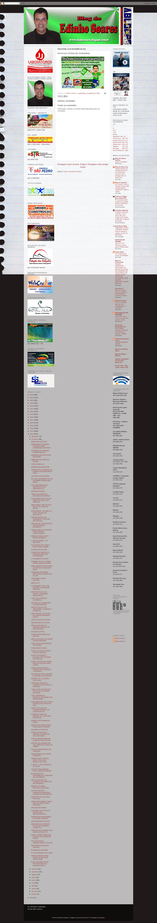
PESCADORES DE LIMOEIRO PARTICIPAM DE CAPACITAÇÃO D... (41, 531)
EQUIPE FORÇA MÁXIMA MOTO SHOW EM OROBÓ (41, 770)
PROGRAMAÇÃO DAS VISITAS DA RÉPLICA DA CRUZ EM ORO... (41, 703)
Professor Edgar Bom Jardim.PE (121, 197)
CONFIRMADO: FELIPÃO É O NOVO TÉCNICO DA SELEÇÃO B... (41, 512)
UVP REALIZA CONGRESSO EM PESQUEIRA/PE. (41, 603)
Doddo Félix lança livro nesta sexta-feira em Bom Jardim (121, 318)
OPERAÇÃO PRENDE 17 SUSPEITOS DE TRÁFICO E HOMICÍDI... (41, 684)
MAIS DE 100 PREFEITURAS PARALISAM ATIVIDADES (41, 726)
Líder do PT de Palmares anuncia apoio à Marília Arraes (122, 245)
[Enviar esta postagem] (104, 93)
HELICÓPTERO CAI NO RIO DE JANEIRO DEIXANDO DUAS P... (41, 615)
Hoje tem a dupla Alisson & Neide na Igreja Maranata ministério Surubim (121, 293)
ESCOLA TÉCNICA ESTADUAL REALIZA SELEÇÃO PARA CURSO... (41, 663)
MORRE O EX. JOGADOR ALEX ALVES (40, 679)
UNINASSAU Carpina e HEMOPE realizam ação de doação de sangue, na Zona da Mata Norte (121, 231)
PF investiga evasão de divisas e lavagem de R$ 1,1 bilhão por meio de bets (121, 202)
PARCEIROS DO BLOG (39, 441)
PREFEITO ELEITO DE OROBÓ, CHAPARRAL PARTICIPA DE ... (39, 593)
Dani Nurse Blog (121, 226)
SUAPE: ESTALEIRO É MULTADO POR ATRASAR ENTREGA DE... (41, 657)
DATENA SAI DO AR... (38, 491)
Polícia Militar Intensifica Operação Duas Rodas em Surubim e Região (121, 331)
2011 (32, 898)
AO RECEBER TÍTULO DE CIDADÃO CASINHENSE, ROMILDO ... (40, 587)
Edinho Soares (120, 638)
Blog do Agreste (121, 182)
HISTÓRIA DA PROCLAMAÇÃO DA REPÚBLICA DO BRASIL (41, 675)
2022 (32, 406)
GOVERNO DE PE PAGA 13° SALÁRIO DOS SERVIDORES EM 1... (41, 812)
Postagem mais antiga (98, 164)
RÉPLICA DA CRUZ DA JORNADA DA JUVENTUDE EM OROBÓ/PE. (41, 781)
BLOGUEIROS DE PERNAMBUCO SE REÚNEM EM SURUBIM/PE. (42, 775)
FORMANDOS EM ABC (39, 648)
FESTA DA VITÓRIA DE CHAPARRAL (39, 599)
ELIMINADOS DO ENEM (39, 850)
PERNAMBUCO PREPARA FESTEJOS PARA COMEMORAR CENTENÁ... (41, 446)
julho (33, 877)
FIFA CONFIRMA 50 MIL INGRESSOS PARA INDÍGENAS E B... (39, 486)
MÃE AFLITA (35, 583)
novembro (35, 439)
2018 (32, 417)
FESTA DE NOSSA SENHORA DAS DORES (41, 644)
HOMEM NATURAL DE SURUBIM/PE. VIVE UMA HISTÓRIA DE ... (40, 519)
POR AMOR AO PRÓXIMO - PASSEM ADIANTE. (40, 451)
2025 (32, 397)
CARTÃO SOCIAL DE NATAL (41, 620)
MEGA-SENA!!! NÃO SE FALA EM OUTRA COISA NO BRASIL (41, 506)
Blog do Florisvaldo (119, 261)
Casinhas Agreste (121, 210)
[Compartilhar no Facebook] (65, 96)
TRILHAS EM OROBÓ (38, 808)
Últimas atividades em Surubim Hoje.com (122, 360)
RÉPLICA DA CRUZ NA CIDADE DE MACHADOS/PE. (42, 640)
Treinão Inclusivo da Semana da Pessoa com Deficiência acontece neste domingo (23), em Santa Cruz (121, 173)
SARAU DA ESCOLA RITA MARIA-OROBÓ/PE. (39, 537)
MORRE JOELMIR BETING (40, 467)
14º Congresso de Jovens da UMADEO (121, 254)
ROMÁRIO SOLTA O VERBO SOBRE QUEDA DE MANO (41, 562)
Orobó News (119, 252)
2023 (32, 403)
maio (33, 883)
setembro (35, 872)
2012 (32, 434)
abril (33, 886)
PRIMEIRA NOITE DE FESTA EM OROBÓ (41, 456)
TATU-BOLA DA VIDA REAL (40, 476)
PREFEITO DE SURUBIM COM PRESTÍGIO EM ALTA (41, 831)
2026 (32, 395)
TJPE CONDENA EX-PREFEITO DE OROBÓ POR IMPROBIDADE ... (41, 697)
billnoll (87, 917)
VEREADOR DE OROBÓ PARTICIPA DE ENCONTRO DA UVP (41, 573)
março (34, 888)
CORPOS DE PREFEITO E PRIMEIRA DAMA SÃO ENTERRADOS (40, 554)
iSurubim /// (119, 288)
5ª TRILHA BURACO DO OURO (42, 853)
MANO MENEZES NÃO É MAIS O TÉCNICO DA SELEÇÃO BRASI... (41, 567)
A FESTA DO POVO (37, 632)
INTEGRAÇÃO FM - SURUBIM (122, 313)
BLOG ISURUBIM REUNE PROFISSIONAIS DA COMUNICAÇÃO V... (40, 863)
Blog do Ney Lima (121, 167)
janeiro (34, 894)
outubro (34, 869)
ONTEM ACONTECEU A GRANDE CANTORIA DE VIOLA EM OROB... (40, 734)
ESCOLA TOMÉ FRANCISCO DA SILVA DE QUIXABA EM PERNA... (41, 836)
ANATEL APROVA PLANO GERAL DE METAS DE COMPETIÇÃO (39, 857)
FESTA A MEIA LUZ (37, 464)
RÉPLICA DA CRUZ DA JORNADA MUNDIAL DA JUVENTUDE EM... (40, 709)
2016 (32, 423)
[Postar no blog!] (60, 96)
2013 (32, 431)
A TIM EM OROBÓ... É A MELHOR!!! (39, 541)
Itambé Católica (120, 301)
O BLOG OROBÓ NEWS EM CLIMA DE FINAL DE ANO (40, 739)
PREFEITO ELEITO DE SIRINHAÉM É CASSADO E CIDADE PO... (41, 609)
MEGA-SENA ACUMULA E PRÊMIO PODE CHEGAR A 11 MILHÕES (41, 669)
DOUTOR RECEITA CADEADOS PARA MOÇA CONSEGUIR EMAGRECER (41, 792)
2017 (32, 420)
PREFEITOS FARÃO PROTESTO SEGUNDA (40, 787)
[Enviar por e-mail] (58, 96)
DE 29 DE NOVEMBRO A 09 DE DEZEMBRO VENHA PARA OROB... (42, 480)
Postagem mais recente (68, 164)
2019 (32, 414)
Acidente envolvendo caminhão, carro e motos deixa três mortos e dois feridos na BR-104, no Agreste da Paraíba (122, 216)
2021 (32, 409)
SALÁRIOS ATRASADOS (39, 729)
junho (34, 880)
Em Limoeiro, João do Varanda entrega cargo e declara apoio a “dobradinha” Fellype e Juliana (122, 187)
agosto (34, 874)
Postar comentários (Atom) (72, 171)
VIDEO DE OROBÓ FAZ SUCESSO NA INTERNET (40, 495)
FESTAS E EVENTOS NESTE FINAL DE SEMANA (41, 651)
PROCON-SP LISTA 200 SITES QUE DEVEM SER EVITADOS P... (41, 525)
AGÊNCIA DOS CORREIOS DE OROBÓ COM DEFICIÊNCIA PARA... (41, 471)
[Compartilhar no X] (63, 96)
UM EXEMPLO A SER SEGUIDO (38, 579)
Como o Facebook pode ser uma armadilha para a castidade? (120, 305)
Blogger (102, 917)
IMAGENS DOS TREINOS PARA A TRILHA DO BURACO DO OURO (40, 760)
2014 (32, 428)
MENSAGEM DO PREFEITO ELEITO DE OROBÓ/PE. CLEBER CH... (40, 825)
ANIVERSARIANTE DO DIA (40, 622)
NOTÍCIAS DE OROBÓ (120, 240)
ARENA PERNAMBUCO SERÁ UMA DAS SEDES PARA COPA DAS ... (41, 803)
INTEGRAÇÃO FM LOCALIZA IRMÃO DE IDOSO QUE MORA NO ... (41, 500)
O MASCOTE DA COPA (39, 550)
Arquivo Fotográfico (121, 162)
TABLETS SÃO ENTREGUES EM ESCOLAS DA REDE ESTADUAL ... (41, 691)
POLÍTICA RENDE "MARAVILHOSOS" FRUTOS (41, 842)
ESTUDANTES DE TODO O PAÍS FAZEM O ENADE (40, 546)
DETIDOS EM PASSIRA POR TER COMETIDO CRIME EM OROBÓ (41, 744)
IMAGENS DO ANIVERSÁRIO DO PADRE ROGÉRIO (41, 817)
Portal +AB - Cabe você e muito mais (121, 366)
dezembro (35, 436)
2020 (32, 411)
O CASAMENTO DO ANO (39, 559)
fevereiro (35, 891)
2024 (32, 400)
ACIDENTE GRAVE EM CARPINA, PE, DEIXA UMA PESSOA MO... (41, 716)
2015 (32, 425)
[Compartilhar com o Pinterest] (67, 96)
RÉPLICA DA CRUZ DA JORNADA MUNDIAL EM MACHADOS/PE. (40, 627)
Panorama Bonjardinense (120, 325)
